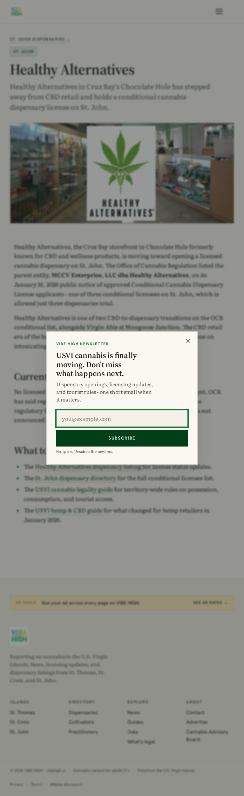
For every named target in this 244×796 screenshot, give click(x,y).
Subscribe (122, 438)
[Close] (188, 341)
